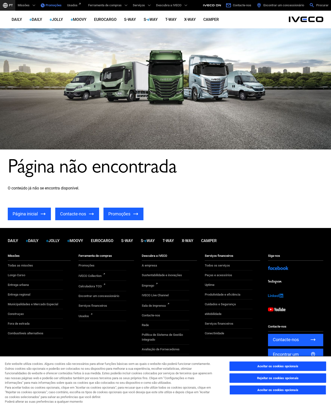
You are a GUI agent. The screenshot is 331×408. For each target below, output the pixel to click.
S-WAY (130, 19)
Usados (72, 5)
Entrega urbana (18, 285)
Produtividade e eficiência (222, 294)
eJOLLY (56, 19)
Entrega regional (19, 294)
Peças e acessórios (218, 275)
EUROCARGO (105, 19)
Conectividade (214, 333)
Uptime (209, 285)
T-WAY (171, 19)
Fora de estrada (19, 323)
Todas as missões (20, 265)
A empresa (149, 265)
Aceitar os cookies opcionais (277, 366)
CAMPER (211, 19)
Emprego (148, 285)
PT (11, 5)
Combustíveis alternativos (25, 333)
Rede (145, 325)
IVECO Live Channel (155, 295)
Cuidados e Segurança (220, 304)
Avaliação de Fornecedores (161, 349)
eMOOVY (79, 19)
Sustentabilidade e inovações (162, 275)
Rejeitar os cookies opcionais (278, 378)
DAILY (17, 19)
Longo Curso (16, 275)
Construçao (16, 314)
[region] (165, 382)
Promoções (54, 5)
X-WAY (190, 19)
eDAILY (36, 19)
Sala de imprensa (154, 305)
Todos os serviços (217, 265)
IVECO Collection (90, 276)
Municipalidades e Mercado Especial (33, 304)
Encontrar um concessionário (99, 296)
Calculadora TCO (90, 286)
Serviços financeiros (93, 305)
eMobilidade (213, 314)
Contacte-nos (151, 315)
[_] (212, 5)
